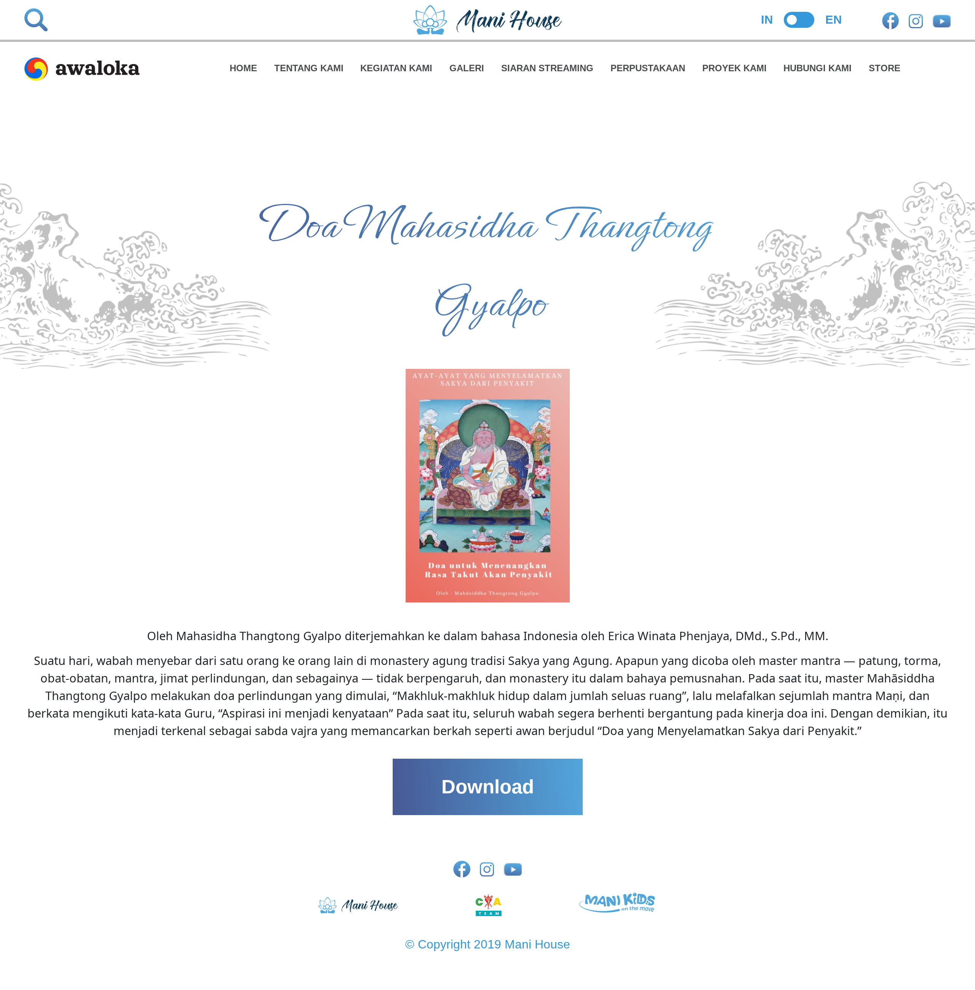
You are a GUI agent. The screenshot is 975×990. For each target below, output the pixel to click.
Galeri (466, 68)
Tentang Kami (309, 68)
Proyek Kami (734, 68)
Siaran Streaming (547, 68)
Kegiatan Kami (396, 68)
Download (487, 787)
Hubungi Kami (817, 68)
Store (884, 68)
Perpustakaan (648, 68)
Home (243, 68)
